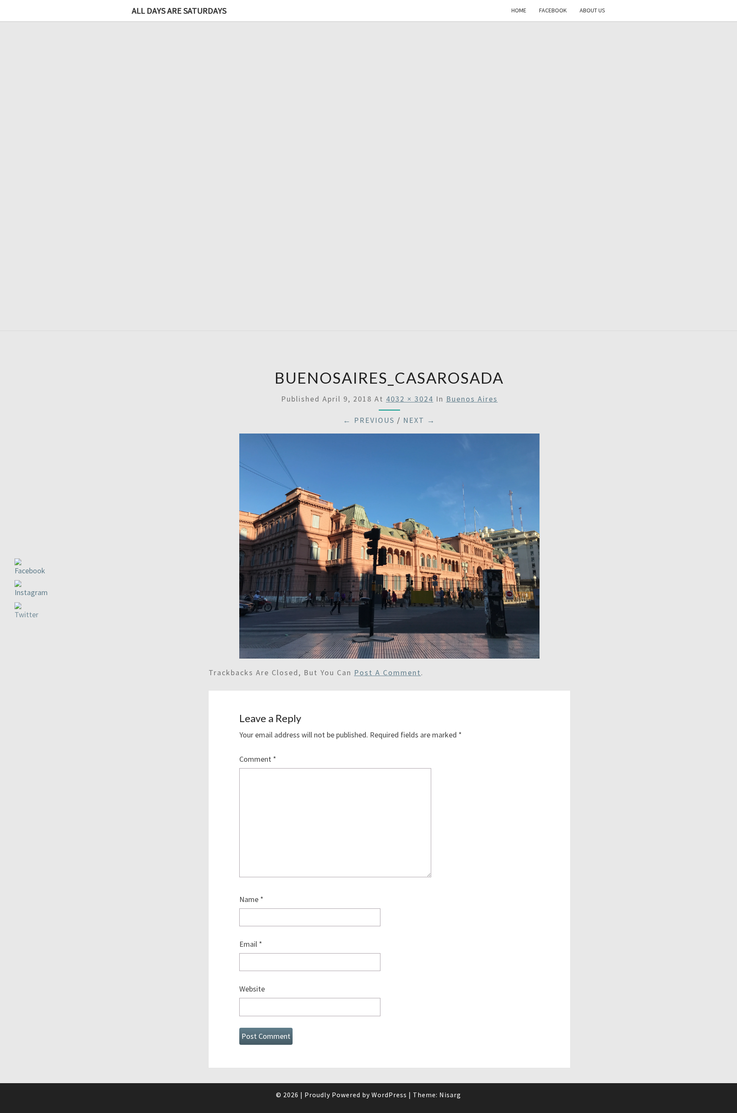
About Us (592, 10)
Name (251, 899)
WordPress (389, 1094)
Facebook (553, 10)
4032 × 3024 (409, 399)
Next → (419, 420)
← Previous (369, 420)
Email (250, 944)
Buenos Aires (472, 399)
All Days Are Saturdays (179, 10)
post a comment (387, 672)
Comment (257, 759)
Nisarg (450, 1094)
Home (518, 10)
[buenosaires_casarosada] (389, 549)
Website (252, 989)
